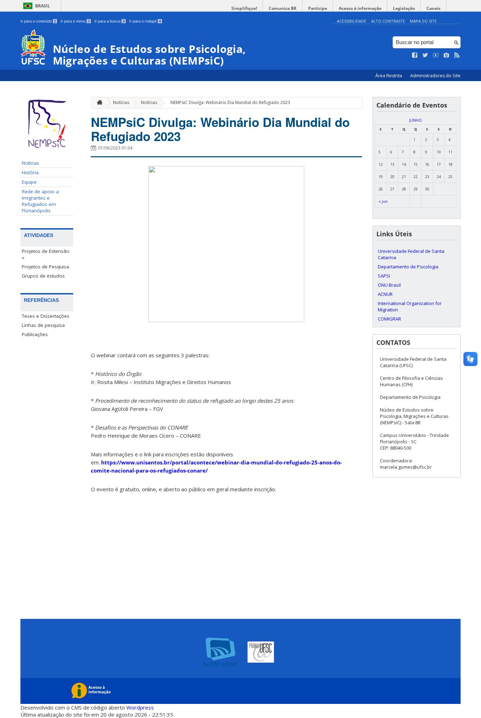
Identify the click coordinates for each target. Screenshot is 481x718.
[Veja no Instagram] (446, 55)
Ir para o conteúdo (38, 21)
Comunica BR (282, 8)
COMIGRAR (389, 319)
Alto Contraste (388, 21)
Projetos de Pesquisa (45, 266)
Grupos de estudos (43, 276)
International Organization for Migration (410, 306)
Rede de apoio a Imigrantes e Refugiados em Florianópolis (40, 201)
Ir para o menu (75, 21)
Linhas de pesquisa (43, 325)
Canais (433, 8)
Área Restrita (389, 76)
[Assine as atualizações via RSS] (457, 55)
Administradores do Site (435, 76)
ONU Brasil (389, 285)
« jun (383, 201)
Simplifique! (244, 8)
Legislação (404, 8)
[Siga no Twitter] (425, 55)
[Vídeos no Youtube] (436, 55)
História (30, 172)
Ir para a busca (109, 21)
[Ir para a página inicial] (98, 102)
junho (415, 120)
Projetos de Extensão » (45, 254)
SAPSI (384, 276)
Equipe (29, 182)
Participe (317, 8)
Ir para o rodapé (145, 21)
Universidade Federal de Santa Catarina (411, 254)
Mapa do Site (423, 21)
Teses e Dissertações (45, 316)
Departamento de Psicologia (408, 266)
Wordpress (140, 707)
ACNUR (385, 294)
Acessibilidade (351, 21)
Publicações (35, 334)
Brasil (42, 6)
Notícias (30, 163)
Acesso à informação (360, 8)
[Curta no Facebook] (415, 55)
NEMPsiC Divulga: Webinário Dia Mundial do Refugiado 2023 (230, 102)
